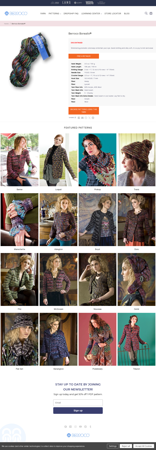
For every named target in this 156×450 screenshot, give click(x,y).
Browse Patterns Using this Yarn (83, 110)
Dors (136, 249)
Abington (58, 249)
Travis (136, 189)
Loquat (58, 189)
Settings (113, 446)
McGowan (58, 309)
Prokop (97, 189)
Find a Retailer (83, 56)
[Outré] (136, 279)
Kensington (59, 369)
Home (6, 24)
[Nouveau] (97, 279)
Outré (136, 309)
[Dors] (136, 219)
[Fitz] (19, 279)
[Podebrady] (97, 339)
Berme (19, 189)
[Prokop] (97, 159)
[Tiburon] (136, 339)
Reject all (126, 446)
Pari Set (19, 369)
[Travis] (136, 159)
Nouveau (98, 309)
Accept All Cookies (143, 446)
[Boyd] (97, 219)
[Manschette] (19, 219)
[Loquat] (58, 159)
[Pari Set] (19, 339)
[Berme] (19, 159)
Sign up (78, 410)
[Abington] (58, 219)
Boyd (97, 249)
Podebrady (98, 369)
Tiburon (136, 369)
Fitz (19, 309)
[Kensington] (58, 339)
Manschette (19, 249)
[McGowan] (58, 279)
